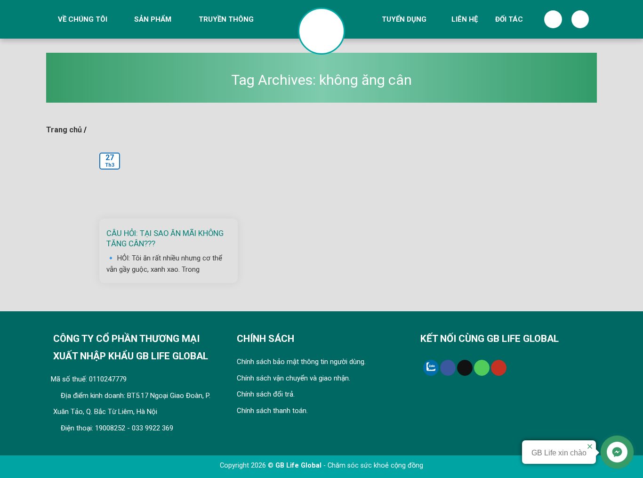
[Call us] (482, 368)
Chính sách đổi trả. (266, 394)
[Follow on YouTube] (498, 368)
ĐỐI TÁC (509, 19)
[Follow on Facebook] (448, 368)
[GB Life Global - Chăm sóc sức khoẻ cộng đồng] (321, 31)
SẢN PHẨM (152, 19)
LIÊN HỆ (464, 19)
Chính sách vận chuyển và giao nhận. (293, 378)
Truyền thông (226, 19)
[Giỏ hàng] (580, 19)
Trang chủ (64, 129)
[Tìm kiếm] (553, 19)
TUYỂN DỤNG (404, 19)
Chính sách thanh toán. (272, 410)
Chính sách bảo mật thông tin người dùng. (301, 361)
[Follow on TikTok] (465, 368)
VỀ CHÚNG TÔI (82, 19)
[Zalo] (431, 368)
